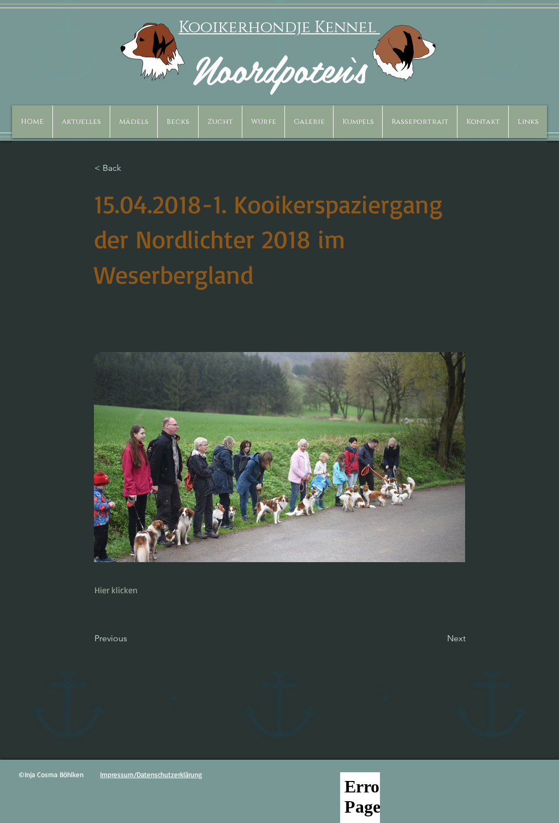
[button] (133, 121)
